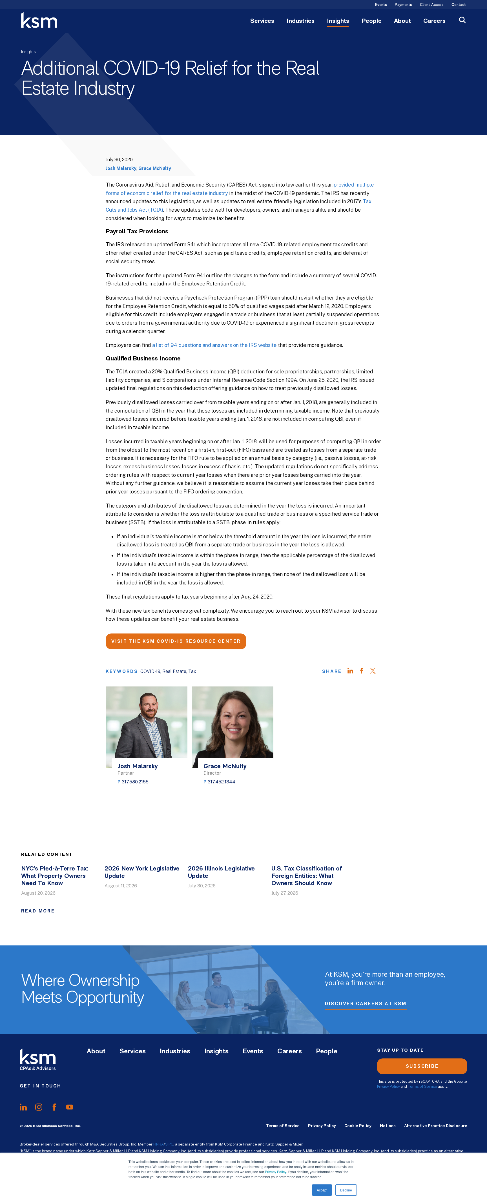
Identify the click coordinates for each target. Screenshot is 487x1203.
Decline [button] (346, 1190)
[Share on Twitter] (375, 671)
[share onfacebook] (54, 1107)
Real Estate (174, 671)
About (402, 21)
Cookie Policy (357, 1126)
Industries (301, 21)
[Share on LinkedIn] (353, 671)
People (372, 21)
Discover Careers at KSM (366, 1003)
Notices (388, 1126)
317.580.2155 (135, 782)
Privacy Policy (275, 1171)
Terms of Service (422, 1086)
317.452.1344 (221, 782)
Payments (403, 5)
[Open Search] (462, 21)
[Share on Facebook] (364, 671)
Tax (192, 671)
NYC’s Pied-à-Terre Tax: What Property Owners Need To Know (54, 876)
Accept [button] (322, 1190)
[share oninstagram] (38, 1107)
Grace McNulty (154, 168)
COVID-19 (150, 671)
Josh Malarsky (121, 168)
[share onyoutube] (69, 1107)
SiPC (169, 1144)
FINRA (158, 1144)
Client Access (432, 5)
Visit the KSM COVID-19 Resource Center (176, 641)
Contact (458, 5)
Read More (38, 911)
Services (262, 21)
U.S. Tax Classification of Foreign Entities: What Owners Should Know (306, 876)
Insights (338, 21)
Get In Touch (40, 1086)
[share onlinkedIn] (23, 1107)
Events (381, 5)
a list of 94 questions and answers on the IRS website (214, 345)
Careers (434, 21)
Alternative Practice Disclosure (435, 1126)
